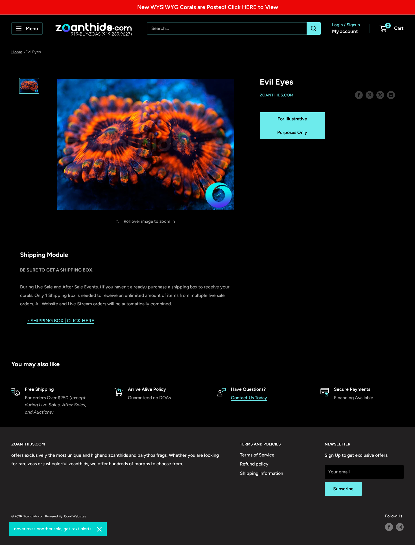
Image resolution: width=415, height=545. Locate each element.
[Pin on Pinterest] (370, 95)
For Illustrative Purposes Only (292, 125)
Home (16, 52)
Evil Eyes (33, 52)
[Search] (314, 28)
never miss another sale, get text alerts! (53, 529)
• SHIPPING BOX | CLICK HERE (60, 320)
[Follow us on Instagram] (400, 527)
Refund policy (254, 464)
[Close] (99, 529)
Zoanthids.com (276, 95)
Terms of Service (257, 455)
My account (345, 31)
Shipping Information (261, 473)
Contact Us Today (249, 397)
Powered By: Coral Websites (65, 516)
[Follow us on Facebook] (389, 527)
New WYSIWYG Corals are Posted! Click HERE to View (207, 7)
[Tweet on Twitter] (380, 95)
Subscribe (343, 488)
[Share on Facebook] (359, 95)
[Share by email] (391, 95)
